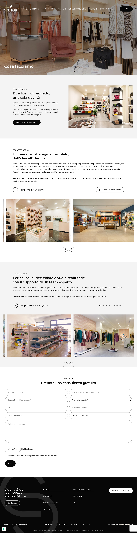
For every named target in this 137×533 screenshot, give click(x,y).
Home (24, 9)
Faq (102, 9)
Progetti (93, 9)
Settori (62, 9)
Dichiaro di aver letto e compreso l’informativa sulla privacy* (32, 456)
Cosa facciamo (49, 9)
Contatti (110, 9)
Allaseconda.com (126, 524)
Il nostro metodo (77, 9)
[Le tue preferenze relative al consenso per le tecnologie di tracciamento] (4, 529)
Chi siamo (34, 9)
